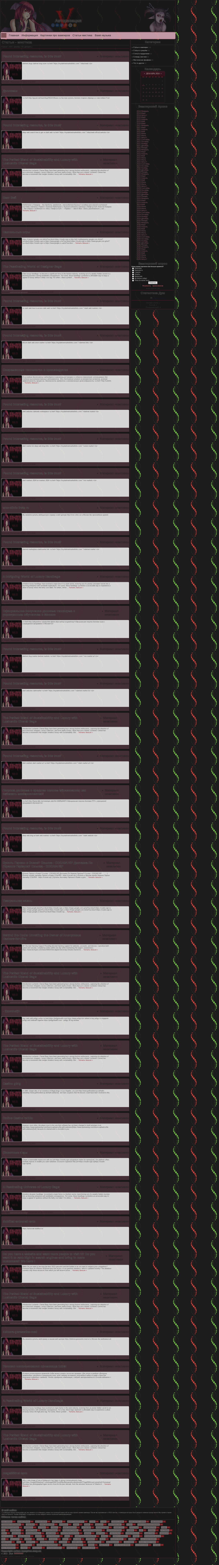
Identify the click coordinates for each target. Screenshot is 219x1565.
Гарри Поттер (104, 1545)
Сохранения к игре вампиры (11, 1524)
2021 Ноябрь (142, 144)
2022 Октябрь (143, 166)
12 (152, 88)
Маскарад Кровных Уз (33, 1533)
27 (156, 96)
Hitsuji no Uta (37, 1548)
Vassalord (40, 1539)
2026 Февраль (143, 247)
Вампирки (138, 268)
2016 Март (141, 123)
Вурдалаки (138, 276)
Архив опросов (157, 286)
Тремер (76, 1524)
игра (3, 1539)
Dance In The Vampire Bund (69, 1533)
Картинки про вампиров (55, 35)
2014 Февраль (143, 111)
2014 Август (142, 115)
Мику (18, 1542)
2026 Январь (142, 245)
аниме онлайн (57, 1521)
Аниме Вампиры (20, 1514)
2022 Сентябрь (143, 164)
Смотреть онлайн (117, 1521)
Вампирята (139, 270)
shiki (141, 1530)
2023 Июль (141, 184)
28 (159, 96)
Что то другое (138, 63)
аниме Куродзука (24, 1536)
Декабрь (17, 47)
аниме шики (16, 1533)
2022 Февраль (143, 150)
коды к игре (100, 1533)
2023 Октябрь (143, 190)
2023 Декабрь (143, 194)
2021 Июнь (141, 133)
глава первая (51, 1533)
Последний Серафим (54, 1548)
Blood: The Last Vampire (122, 1545)
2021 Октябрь (143, 142)
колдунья (54, 1527)
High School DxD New (114, 1530)
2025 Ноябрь (142, 241)
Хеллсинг (28, 1539)
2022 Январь (142, 148)
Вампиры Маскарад (47, 1542)
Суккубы (138, 272)
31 (146, 100)
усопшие (24, 1548)
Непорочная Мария (94, 1542)
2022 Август (142, 162)
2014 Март (141, 113)
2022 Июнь (141, 158)
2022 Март (141, 152)
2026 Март (141, 249)
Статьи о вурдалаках (141, 54)
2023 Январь (142, 172)
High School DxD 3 (53, 1536)
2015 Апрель (142, 119)
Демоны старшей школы (76, 1521)
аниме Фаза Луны (150, 1527)
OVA (3, 1530)
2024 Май (141, 204)
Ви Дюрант (62, 1542)
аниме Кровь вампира (50, 1530)
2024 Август (142, 210)
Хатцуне (136, 1536)
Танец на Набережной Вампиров (148, 1524)
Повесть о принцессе (120, 1536)
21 (159, 92)
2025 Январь (142, 221)
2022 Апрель (142, 154)
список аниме (128, 1542)
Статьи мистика (82, 35)
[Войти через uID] (53, 25)
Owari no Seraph (7, 1536)
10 (146, 88)
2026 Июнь (141, 255)
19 (152, 92)
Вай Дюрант (90, 1539)
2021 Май (141, 131)
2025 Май (141, 229)
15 (162, 88)
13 (156, 88)
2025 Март (141, 225)
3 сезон (129, 1524)
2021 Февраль (143, 125)
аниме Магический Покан (10, 1527)
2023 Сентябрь (143, 188)
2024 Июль (141, 208)
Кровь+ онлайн (72, 1548)
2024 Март (141, 200)
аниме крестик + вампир (137, 1521)
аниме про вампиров (47, 1524)
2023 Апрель (142, 178)
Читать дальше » (85, 174)
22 (162, 92)
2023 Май (141, 180)
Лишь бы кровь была (142, 280)
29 (162, 96)
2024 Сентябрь (143, 212)
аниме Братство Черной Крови (47, 1545)
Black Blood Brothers (8, 1548)
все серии (77, 1539)
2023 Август (142, 186)
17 (146, 92)
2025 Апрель (142, 227)
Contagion (152, 1530)
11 (149, 88)
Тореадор (157, 1545)
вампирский (164, 1533)
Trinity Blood (30, 1524)
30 (143, 100)
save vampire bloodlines (148, 1539)
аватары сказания (102, 1527)
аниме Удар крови (88, 1548)
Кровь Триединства (69, 1527)
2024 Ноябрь (142, 217)
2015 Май (141, 121)
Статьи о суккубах (140, 50)
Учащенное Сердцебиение (92, 1530)
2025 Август (142, 235)
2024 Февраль (143, 198)
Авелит (102, 1539)
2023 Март (141, 176)
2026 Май (141, 253)
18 (149, 92)
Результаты (146, 286)
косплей (38, 1536)
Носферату (53, 1539)
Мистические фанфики (142, 60)
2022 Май (141, 156)
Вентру (65, 1539)
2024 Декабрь (143, 219)
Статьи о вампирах (140, 47)
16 (143, 92)
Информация (30, 35)
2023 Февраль (143, 174)
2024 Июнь (141, 206)
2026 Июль (141, 257)
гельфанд (130, 1530)
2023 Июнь (141, 182)
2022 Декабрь (143, 170)
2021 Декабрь (143, 146)
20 (156, 92)
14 (159, 88)
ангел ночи (99, 1524)
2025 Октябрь (143, 239)
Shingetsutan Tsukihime (70, 1530)
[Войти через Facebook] (61, 25)
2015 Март (141, 117)
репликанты (63, 1524)
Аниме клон (19, 1556)
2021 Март (141, 127)
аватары (104, 1536)
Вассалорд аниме (112, 1542)
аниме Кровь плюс (115, 1524)
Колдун (164, 1527)
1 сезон (92, 1521)
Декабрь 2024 (153, 73)
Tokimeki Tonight (31, 1530)
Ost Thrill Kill (165, 1530)
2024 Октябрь (143, 215)
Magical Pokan (6, 1542)
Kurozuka (132, 1539)
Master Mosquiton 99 (8, 1545)
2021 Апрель (142, 129)
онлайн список (77, 1542)
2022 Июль (141, 160)
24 (146, 96)
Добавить (28, 47)
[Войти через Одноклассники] (75, 25)
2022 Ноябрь (142, 168)
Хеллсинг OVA (15, 1530)
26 (152, 96)
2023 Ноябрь (142, 192)
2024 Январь (142, 196)
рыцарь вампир (26, 1545)
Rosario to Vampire (117, 1539)
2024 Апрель (142, 202)
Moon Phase (30, 1542)
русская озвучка (41, 1521)
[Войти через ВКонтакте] (57, 25)
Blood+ (4, 1533)
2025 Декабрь (143, 243)
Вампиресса (28, 1527)
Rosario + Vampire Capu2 (147, 1542)
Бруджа (87, 1524)
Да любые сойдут (141, 278)
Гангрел (91, 1545)
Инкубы (137, 274)
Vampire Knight (149, 1533)
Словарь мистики (140, 57)
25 (149, 96)
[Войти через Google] (70, 25)
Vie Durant (42, 1527)
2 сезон (103, 1521)
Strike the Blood (115, 1533)
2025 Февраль (143, 223)
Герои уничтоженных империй (73, 1545)
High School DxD (156, 1521)
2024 (10, 47)
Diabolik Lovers (119, 1527)
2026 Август (142, 259)
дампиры (87, 1533)
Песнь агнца (134, 1527)
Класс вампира (7, 1521)
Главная (14, 35)
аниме (67, 1536)
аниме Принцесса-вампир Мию (85, 1536)
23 (143, 96)
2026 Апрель (142, 251)
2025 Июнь (141, 231)
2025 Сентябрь (143, 237)
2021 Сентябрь (143, 140)
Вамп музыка (103, 35)
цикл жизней (15, 1539)
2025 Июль (141, 233)
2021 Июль (141, 135)
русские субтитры (24, 1521)
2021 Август (142, 138)
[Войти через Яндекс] (66, 25)
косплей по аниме (141, 1545)
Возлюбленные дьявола (152, 1536)
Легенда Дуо (86, 1527)
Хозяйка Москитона (132, 1533)
